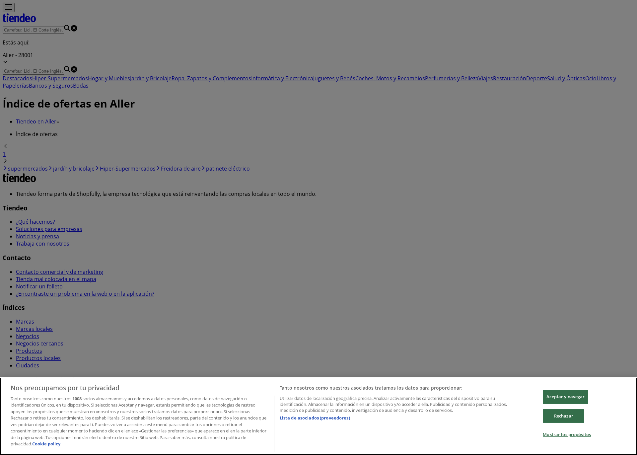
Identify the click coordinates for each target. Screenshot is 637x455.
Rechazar (563, 416)
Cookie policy (46, 444)
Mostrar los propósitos (567, 434)
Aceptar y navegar (565, 397)
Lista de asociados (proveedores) (315, 418)
